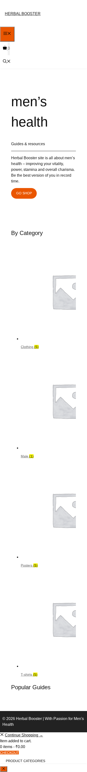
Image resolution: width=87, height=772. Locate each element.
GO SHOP (24, 193)
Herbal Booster (23, 14)
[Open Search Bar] (7, 62)
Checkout (9, 753)
